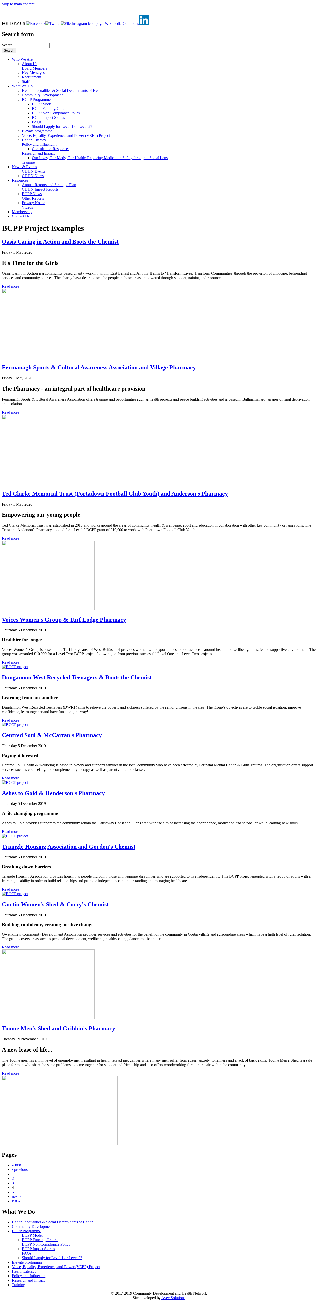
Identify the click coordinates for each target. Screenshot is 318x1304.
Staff (25, 81)
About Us (29, 64)
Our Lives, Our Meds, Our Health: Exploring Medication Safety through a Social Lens (100, 158)
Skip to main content (18, 4)
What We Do (22, 86)
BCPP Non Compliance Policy (56, 113)
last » (16, 1201)
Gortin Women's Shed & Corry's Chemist (55, 904)
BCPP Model (42, 104)
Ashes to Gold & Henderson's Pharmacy (53, 793)
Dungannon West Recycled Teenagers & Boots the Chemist (77, 677)
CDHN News (33, 176)
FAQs (36, 122)
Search (8, 45)
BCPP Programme (36, 99)
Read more (10, 286)
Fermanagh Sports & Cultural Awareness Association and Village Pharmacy (99, 367)
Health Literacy (34, 140)
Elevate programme (37, 131)
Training (28, 162)
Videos (27, 207)
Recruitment (31, 77)
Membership (22, 212)
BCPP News (32, 194)
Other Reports (33, 198)
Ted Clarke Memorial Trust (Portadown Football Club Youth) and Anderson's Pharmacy (115, 493)
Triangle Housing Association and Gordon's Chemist (68, 846)
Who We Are (22, 59)
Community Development (42, 95)
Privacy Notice (33, 203)
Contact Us (21, 216)
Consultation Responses (50, 149)
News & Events (24, 167)
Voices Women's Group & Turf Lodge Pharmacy (64, 619)
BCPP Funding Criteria (50, 108)
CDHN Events (33, 171)
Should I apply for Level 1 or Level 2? (62, 126)
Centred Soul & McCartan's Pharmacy (52, 735)
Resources (20, 180)
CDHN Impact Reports (40, 189)
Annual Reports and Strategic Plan (49, 185)
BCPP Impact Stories (48, 117)
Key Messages (33, 73)
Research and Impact (38, 153)
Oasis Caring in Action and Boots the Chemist (60, 241)
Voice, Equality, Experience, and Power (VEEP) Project (66, 135)
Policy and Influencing (39, 144)
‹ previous (20, 1169)
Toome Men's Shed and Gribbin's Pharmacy (58, 1028)
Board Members (34, 68)
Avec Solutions (173, 1298)
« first (16, 1165)
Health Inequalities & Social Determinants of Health (62, 90)
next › (16, 1196)
